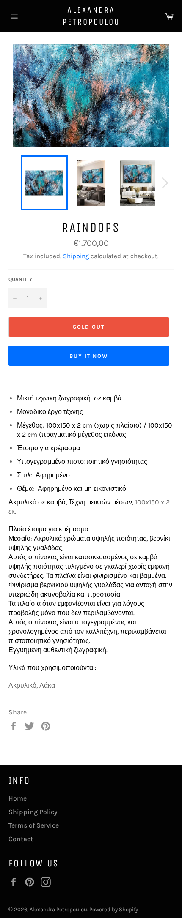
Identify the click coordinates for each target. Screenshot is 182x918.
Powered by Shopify (113, 909)
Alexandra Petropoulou (91, 16)
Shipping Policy (33, 812)
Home (17, 798)
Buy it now (89, 356)
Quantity (20, 279)
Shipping (76, 256)
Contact (20, 839)
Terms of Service (33, 825)
